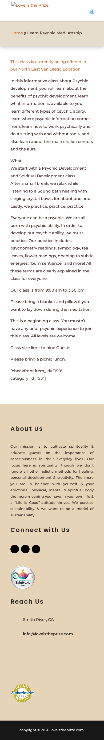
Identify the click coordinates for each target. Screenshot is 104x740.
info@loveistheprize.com (48, 633)
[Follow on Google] (25, 549)
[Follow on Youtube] (36, 549)
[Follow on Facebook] (14, 549)
